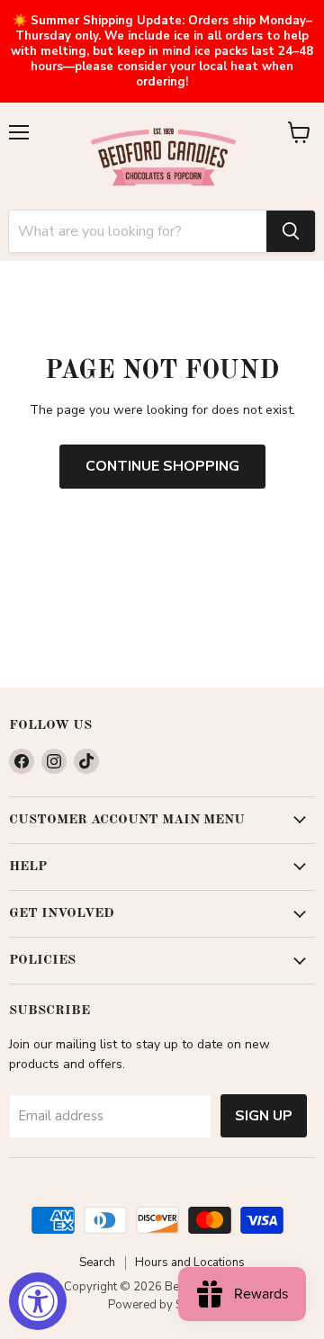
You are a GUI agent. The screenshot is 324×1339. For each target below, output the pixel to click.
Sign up (263, 1116)
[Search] (290, 231)
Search (97, 1262)
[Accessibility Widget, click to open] (38, 1301)
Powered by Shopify (162, 1305)
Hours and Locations (190, 1262)
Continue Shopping (162, 466)
